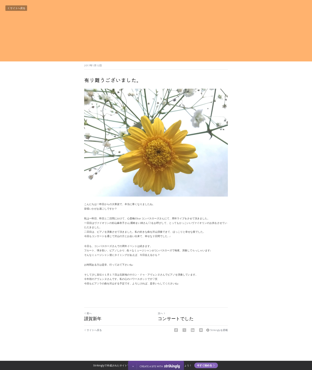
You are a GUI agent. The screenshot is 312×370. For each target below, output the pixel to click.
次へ (160, 313)
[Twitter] (184, 330)
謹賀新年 (92, 318)
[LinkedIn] (192, 330)
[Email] (201, 330)
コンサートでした (176, 318)
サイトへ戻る (17, 8)
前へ (89, 313)
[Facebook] (176, 330)
